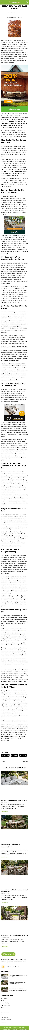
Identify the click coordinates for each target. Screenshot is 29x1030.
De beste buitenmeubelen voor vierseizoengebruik (18, 983)
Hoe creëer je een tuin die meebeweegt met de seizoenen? (18, 989)
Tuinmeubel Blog (5, 1017)
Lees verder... (5, 811)
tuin (23, 630)
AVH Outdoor (4, 998)
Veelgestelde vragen (6, 1019)
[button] (2, 2)
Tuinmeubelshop (5, 1003)
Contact (3, 1021)
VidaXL (3, 1007)
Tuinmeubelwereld (5, 1005)
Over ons (3, 1014)
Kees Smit (3, 1000)
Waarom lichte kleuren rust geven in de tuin (14, 800)
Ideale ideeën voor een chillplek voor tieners (14, 935)
